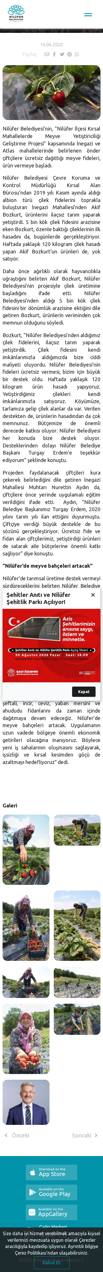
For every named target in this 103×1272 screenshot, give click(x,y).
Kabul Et (52, 1262)
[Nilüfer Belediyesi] (16, 14)
